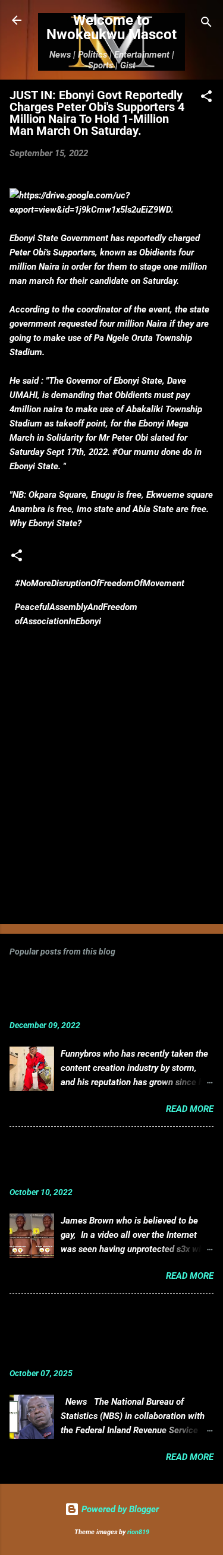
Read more (189, 1109)
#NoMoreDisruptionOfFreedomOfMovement (99, 583)
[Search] (206, 24)
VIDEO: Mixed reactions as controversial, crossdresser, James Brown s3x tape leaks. (94, 1159)
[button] (206, 98)
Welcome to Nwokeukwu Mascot (111, 27)
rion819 (138, 1532)
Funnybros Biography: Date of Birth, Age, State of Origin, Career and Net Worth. (95, 992)
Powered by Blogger (119, 1509)
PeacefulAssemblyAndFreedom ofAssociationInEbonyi (76, 614)
